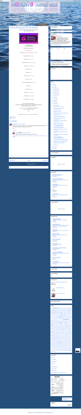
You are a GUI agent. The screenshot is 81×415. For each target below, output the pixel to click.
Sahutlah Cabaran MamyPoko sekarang (60, 139)
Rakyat (57, 342)
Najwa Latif (57, 337)
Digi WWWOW (58, 317)
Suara (52, 346)
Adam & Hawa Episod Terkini (61, 282)
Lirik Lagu (62, 331)
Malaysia (58, 333)
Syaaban (52, 347)
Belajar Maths (53, 370)
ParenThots (53, 363)
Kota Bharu (59, 329)
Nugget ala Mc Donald (56, 175)
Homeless (54, 321)
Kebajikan (66, 326)
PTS (70, 341)
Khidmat (54, 328)
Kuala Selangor (67, 329)
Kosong (56, 329)
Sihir (55, 345)
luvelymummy (55, 193)
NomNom (66, 337)
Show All (70, 198)
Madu (55, 332)
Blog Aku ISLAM (56, 233)
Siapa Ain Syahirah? (57, 109)
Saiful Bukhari (53, 344)
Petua (60, 341)
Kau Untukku (63, 326)
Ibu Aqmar (17, 132)
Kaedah (65, 325)
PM (61, 341)
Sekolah (52, 345)
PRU (69, 341)
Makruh (55, 333)
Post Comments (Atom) (31, 164)
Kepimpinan (62, 327)
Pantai (58, 339)
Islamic (52, 324)
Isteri (55, 324)
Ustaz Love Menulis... (57, 239)
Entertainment (61, 318)
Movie (57, 336)
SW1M (70, 346)
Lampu (67, 330)
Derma (55, 317)
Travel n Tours (55, 349)
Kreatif (62, 329)
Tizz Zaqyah (69, 348)
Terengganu (55, 348)
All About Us (56, 308)
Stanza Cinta (69, 345)
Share (77, 350)
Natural (60, 337)
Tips (66, 348)
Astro (70, 309)
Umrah (70, 349)
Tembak (70, 347)
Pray (62, 341)
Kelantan (54, 327)
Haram (60, 320)
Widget (67, 350)
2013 (54, 85)
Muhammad (60, 336)
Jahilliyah (66, 324)
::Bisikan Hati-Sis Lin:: (57, 218)
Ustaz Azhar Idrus (59, 350)
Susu (68, 346)
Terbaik (52, 348)
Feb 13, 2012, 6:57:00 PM (25, 132)
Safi (70, 343)
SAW (62, 344)
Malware (61, 333)
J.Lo (63, 324)
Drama (52, 318)
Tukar (62, 349)
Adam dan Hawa (56, 307)
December (56, 89)
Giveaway (14, 116)
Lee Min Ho (56, 331)
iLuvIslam (66, 321)
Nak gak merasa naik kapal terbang (60, 141)
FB (68, 318)
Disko (62, 317)
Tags (57, 347)
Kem (56, 327)
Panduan (55, 339)
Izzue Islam (61, 324)
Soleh (60, 345)
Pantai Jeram (61, 339)
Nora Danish (69, 337)
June (55, 98)
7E (52, 307)
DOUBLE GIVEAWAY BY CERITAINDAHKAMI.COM (58, 137)
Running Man (66, 343)
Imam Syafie (69, 321)
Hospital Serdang (58, 321)
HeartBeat (69, 320)
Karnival (59, 326)
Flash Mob (53, 319)
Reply (14, 128)
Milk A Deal (69, 335)
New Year (62, 337)
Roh (60, 343)
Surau (66, 346)
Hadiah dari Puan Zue (57, 114)
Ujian (68, 349)
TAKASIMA (62, 347)
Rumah (62, 343)
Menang (52, 335)
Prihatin (65, 341)
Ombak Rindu (60, 338)
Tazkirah (67, 347)
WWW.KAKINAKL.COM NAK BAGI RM (60, 113)
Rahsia (55, 342)
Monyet (52, 336)
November (56, 90)
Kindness (56, 328)
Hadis (55, 320)
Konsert (70, 328)
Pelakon (55, 340)
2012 (54, 87)
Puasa (52, 342)
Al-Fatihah (66, 307)
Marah (64, 333)
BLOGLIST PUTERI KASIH (58, 123)
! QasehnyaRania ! (56, 224)
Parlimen (70, 339)
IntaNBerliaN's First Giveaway (59, 142)
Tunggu (64, 349)
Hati (67, 320)
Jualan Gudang (61, 325)
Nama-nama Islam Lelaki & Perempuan (58, 372)
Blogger (61, 312)
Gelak (62, 319)
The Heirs (59, 348)
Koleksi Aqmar (67, 328)
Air (59, 307)
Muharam (63, 336)
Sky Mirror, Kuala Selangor (57, 244)
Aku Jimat (63, 307)
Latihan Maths (54, 361)
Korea (54, 329)
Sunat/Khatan (60, 346)
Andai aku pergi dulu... (56, 248)
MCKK (64, 334)
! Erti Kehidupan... (56, 261)
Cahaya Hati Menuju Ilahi (58, 178)
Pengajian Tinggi (65, 340)
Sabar (69, 343)
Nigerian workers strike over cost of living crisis (61, 230)
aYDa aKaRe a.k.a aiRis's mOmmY (59, 247)
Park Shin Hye (66, 339)
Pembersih (58, 340)
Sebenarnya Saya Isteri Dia (67, 344)
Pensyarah (69, 340)
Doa (65, 317)
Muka (66, 336)
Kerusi (65, 327)
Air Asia (61, 307)
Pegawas (52, 340)
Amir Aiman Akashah (57, 257)
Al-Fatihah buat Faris (57, 111)
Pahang (67, 338)
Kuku (63, 330)
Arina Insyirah (55, 243)
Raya (69, 342)
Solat (58, 345)
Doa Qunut (67, 317)
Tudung (59, 349)
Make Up (52, 333)
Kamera (70, 325)
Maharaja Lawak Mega (59, 332)
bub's (54, 189)
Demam (52, 317)
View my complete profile (56, 44)
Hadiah (52, 320)
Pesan (55, 341)
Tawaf (65, 347)
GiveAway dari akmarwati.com (59, 106)
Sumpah (56, 346)
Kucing (60, 330)
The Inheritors (63, 348)
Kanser (52, 326)
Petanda (57, 341)
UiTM (66, 349)
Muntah (68, 336)
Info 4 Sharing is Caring (61, 322)
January (55, 144)
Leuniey (59, 331)
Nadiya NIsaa (53, 337)
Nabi (70, 336)
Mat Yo (59, 334)
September (56, 93)
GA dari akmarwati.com (60, 293)
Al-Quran (70, 307)
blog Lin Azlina (27, 114)
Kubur (58, 330)
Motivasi (55, 336)
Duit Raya (54, 318)
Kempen (59, 327)
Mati (61, 334)
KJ (60, 328)
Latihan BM (53, 359)
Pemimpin (61, 340)
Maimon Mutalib (64, 332)
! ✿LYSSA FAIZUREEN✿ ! (58, 252)
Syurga (55, 347)
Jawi (52, 364)
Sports (66, 345)
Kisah (59, 328)
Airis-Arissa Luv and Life (58, 174)
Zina (55, 351)
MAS (65, 333)
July (54, 97)
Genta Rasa (55, 229)
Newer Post (12, 160)
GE (60, 319)
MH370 (66, 335)
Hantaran (57, 320)
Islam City (53, 357)
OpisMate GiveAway (60, 287)
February (55, 105)
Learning (52, 331)
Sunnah (64, 346)
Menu (63, 335)
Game (58, 319)
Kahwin (67, 325)
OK (57, 338)
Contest (62, 316)
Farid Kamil (66, 318)
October (55, 92)
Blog (31, 50)
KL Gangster (62, 328)
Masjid (68, 333)
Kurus (65, 330)
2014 (54, 84)
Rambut (63, 342)
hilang (52, 321)
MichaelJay (44, 412)
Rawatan (66, 342)
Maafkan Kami (55, 240)
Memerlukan (69, 334)
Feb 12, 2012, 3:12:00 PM (20, 124)
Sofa (56, 345)
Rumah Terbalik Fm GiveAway (59, 116)
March (55, 103)
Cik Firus (14, 124)
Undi (52, 350)
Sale (60, 344)
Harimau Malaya (64, 320)
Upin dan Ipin (55, 350)
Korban (52, 329)
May (54, 100)
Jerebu (68, 324)
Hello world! (55, 190)
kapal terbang (56, 326)
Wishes (69, 350)
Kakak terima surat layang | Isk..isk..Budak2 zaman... (58, 125)
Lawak (70, 330)
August (55, 95)
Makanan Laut (69, 332)
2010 (54, 148)
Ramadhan (60, 342)
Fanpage (35, 52)
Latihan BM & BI (54, 366)
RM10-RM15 (58, 343)
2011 (54, 146)
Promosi (67, 341)
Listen (66, 331)
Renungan (54, 343)
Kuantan (56, 330)
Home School (53, 368)
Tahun (59, 347)
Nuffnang (55, 338)
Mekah (66, 334)
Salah (58, 344)
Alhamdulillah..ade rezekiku (58, 108)
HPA (62, 321)
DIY (63, 317)
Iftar (63, 321)
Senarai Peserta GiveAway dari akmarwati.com (59, 118)
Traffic (52, 349)
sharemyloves (55, 184)
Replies (15, 130)
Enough (58, 318)
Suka (54, 346)
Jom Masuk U (56, 325)
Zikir (53, 351)
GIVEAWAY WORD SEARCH (58, 127)
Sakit (56, 344)
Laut (68, 330)
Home (29, 160)
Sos (64, 345)
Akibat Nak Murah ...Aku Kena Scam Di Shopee (61, 262)
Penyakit (52, 341)
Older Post (45, 160)
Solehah (62, 345)
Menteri (61, 335)
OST (63, 338)
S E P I (54, 258)
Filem (70, 318)
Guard (70, 319)
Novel (52, 338)
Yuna (52, 351)
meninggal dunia (57, 335)
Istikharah (58, 324)
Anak (68, 308)
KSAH (64, 329)
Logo (67, 331)
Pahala (65, 338)
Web (62, 350)
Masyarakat (55, 334)
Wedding (65, 350)
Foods (56, 319)
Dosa (70, 317)
